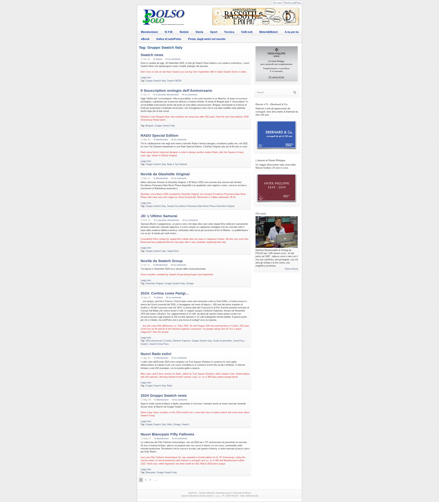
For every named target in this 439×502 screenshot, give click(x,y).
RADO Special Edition (159, 135)
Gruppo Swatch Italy (156, 80)
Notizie (184, 32)
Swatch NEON (174, 80)
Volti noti (246, 32)
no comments (174, 59)
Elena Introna (291, 269)
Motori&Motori (268, 32)
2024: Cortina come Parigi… (165, 293)
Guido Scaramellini (222, 340)
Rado (169, 385)
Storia (199, 32)
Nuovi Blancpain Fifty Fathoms (167, 434)
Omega (189, 283)
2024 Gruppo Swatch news (164, 395)
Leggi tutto (146, 77)
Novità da (165, 174)
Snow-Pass (239, 340)
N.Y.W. (169, 32)
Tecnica (229, 32)
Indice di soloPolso (168, 39)
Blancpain (150, 472)
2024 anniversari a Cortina (158, 340)
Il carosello (161, 94)
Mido (169, 424)
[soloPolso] (164, 25)
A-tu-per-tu (292, 32)
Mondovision (149, 32)
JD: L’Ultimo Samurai (159, 216)
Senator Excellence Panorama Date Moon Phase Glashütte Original (200, 206)
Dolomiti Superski (181, 340)
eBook (145, 39)
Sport (213, 32)
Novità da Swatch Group (162, 261)
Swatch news (152, 55)
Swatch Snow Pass (159, 344)
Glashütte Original (154, 283)
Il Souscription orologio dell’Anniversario (176, 90)
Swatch (144, 344)
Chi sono (277, 3)
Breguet (149, 125)
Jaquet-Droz (173, 251)
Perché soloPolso (292, 3)
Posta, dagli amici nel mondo (207, 39)
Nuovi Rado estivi (156, 354)
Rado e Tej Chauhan (177, 164)
